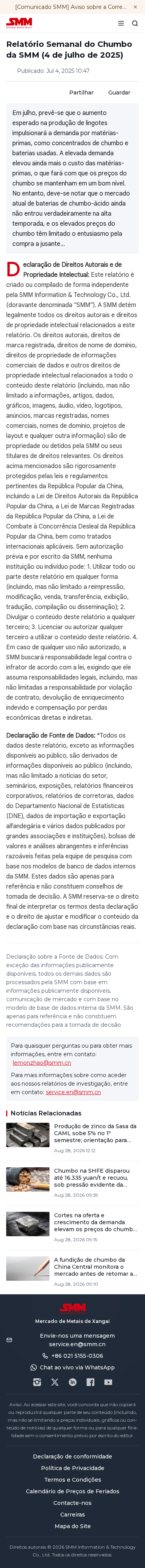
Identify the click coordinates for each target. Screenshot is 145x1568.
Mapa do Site (73, 1526)
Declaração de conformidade (72, 1456)
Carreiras (72, 1514)
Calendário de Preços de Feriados (72, 1491)
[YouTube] (108, 1382)
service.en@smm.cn (73, 1092)
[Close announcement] (135, 7)
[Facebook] (90, 1382)
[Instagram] (37, 1382)
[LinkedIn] (72, 1382)
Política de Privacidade (72, 1468)
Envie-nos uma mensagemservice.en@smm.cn (77, 1340)
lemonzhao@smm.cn (42, 1062)
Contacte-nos (72, 1502)
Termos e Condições (72, 1479)
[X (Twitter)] (55, 1382)
